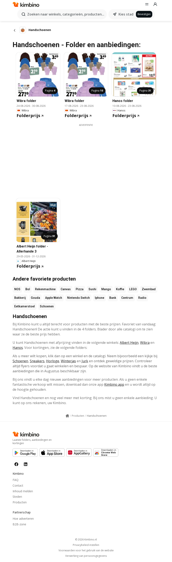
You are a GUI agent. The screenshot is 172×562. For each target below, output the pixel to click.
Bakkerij (20, 297)
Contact (18, 485)
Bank (112, 297)
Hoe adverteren (23, 519)
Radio (142, 297)
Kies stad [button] (126, 14)
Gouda (35, 297)
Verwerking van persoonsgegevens (86, 556)
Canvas (66, 289)
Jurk (85, 361)
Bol (27, 289)
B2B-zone (19, 524)
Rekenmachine (45, 289)
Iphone (99, 297)
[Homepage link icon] (67, 416)
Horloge (52, 361)
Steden (17, 497)
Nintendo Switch (78, 297)
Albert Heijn (129, 342)
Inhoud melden (23, 491)
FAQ (15, 480)
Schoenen (47, 306)
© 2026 (86, 539)
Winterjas (68, 361)
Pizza (79, 289)
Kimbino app (114, 384)
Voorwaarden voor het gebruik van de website (86, 550)
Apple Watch (53, 297)
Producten (20, 502)
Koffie (120, 289)
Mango (106, 289)
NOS (17, 289)
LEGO (133, 289)
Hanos (18, 347)
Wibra (145, 342)
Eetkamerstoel (24, 306)
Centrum (127, 297)
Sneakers (37, 361)
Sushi (92, 289)
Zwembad (149, 289)
